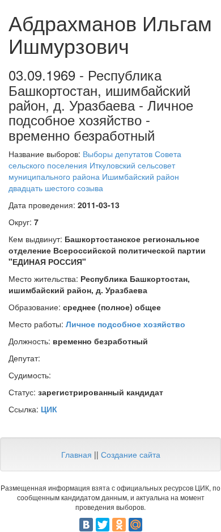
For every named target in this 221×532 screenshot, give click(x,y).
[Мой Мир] (135, 524)
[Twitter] (102, 524)
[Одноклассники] (119, 524)
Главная (76, 454)
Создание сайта (130, 454)
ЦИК (49, 409)
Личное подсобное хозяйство (125, 324)
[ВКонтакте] (86, 524)
